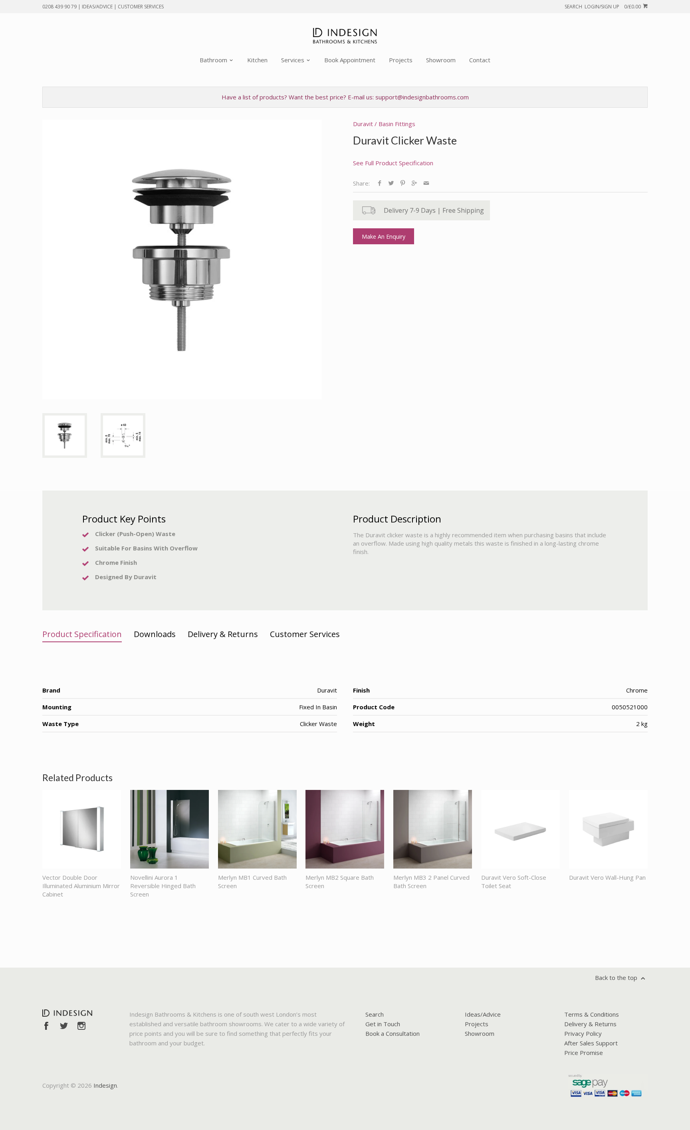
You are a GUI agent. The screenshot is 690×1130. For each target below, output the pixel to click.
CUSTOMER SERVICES (141, 6)
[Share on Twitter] (391, 183)
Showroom (441, 60)
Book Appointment (349, 60)
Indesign (105, 1085)
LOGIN (592, 6)
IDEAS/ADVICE (97, 6)
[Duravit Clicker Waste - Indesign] (182, 259)
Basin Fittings (397, 124)
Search (374, 1014)
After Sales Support (591, 1043)
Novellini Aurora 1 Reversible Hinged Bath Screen (163, 885)
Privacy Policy (583, 1033)
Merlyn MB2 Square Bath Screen (339, 881)
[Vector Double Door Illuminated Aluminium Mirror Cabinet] (81, 829)
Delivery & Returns (590, 1024)
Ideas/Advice (483, 1014)
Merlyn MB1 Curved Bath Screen (252, 881)
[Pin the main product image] (402, 183)
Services (293, 60)
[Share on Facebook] (379, 183)
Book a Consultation (392, 1033)
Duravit (363, 124)
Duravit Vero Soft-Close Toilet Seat (513, 881)
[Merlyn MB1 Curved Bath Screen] (257, 829)
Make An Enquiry (383, 236)
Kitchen (257, 60)
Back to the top (617, 978)
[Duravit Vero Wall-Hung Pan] (608, 829)
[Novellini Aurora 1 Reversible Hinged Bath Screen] (169, 829)
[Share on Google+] (414, 183)
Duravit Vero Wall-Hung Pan (607, 877)
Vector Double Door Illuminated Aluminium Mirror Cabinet (81, 885)
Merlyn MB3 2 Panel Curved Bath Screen (431, 881)
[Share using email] (426, 183)
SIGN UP (610, 6)
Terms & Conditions (591, 1014)
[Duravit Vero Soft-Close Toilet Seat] (520, 829)
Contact (479, 60)
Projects (400, 60)
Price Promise (583, 1053)
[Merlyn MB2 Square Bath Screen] (344, 829)
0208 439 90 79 (59, 6)
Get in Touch (382, 1024)
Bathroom (214, 60)
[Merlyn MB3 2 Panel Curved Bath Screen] (432, 829)
